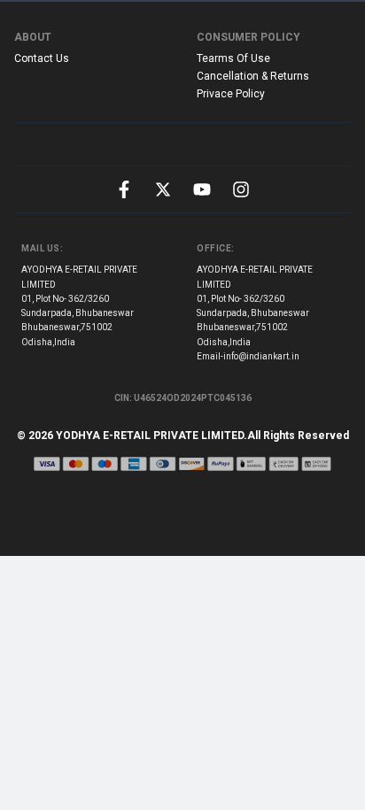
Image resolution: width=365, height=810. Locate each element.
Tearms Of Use (233, 58)
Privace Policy (231, 94)
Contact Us (41, 58)
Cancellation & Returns (253, 76)
